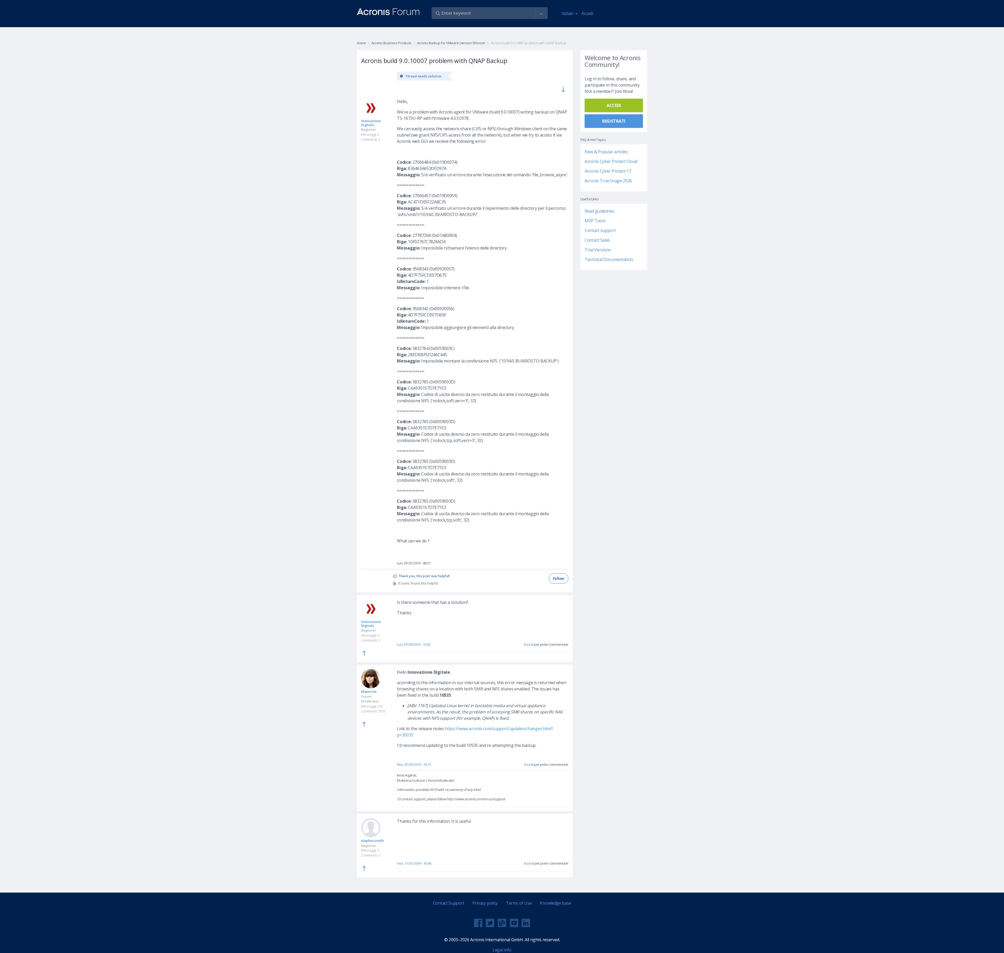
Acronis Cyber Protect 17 (608, 171)
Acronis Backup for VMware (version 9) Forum (451, 43)
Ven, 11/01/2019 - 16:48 (414, 863)
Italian (568, 13)
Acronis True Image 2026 (608, 181)
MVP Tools (595, 221)
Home (361, 43)
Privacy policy (485, 903)
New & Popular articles (606, 152)
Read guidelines (599, 211)
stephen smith (372, 840)
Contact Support (448, 903)
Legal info (502, 950)
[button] (541, 13)
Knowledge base (555, 903)
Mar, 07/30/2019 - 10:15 (414, 764)
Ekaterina (368, 691)
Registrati (613, 121)
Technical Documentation (609, 259)
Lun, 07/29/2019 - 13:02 (413, 644)
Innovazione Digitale (371, 122)
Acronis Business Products (392, 43)
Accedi (587, 13)
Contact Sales (597, 240)
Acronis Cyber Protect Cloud (611, 161)
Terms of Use (519, 903)
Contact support (600, 230)
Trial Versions (598, 250)
